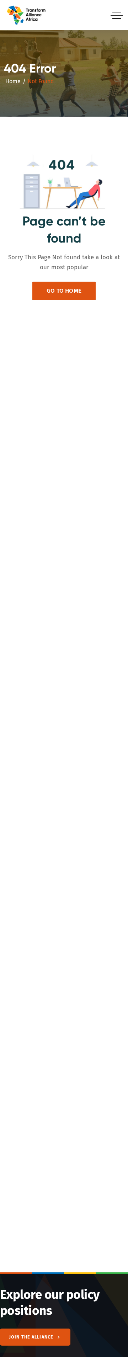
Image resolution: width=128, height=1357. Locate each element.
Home (13, 81)
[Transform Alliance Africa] (26, 15)
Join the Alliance (31, 1337)
